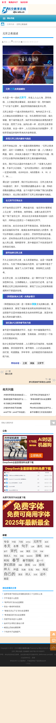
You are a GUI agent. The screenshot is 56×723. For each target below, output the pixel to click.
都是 (6, 578)
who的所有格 (35, 403)
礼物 (24, 569)
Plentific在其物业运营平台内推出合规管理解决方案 (42, 407)
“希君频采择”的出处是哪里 (14, 614)
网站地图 (19, 651)
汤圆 (20, 565)
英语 (20, 574)
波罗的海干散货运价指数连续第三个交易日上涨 (23, 593)
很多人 (7, 555)
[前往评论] (53, 641)
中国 (14, 541)
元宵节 (22, 97)
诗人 (28, 574)
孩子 (5, 551)
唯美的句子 (13, 2)
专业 (6, 541)
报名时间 (29, 556)
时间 (6, 560)
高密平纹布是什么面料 (13, 619)
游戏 (27, 564)
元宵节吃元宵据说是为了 (40, 394)
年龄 (41, 551)
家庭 (21, 551)
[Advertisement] (28, 695)
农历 (46, 542)
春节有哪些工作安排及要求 (41, 412)
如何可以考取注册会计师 (14, 623)
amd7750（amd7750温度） (15, 412)
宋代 (13, 550)
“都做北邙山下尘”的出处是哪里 (16, 610)
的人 (7, 569)
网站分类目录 (43, 648)
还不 (43, 574)
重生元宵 (9, 373)
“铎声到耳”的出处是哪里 (14, 602)
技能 (22, 556)
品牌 (32, 546)
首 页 (4, 2)
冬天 (7, 545)
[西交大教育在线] (28, 9)
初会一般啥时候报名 (12, 606)
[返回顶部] (53, 647)
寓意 (28, 551)
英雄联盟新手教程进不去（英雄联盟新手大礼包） (16, 399)
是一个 (40, 560)
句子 (25, 545)
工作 (35, 551)
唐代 (39, 546)
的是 (16, 569)
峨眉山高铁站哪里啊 (12, 627)
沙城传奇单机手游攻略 (13, 407)
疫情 (42, 564)
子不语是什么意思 (11, 598)
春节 (16, 559)
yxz (9, 42)
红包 (31, 569)
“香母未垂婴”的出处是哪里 (40, 399)
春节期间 (28, 560)
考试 (45, 569)
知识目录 (24, 2)
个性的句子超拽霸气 (12, 631)
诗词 (35, 574)
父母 (34, 565)
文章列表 (10, 24)
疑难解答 (26, 651)
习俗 (21, 541)
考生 (38, 569)
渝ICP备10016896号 (37, 651)
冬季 (16, 546)
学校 (47, 546)
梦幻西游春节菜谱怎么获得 (40, 382)
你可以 (28, 542)
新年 (46, 555)
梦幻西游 (9, 564)
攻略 (38, 555)
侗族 (34, 304)
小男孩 (28, 663)
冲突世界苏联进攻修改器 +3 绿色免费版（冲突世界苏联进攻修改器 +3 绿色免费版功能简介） (16, 394)
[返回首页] (53, 634)
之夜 (12, 89)
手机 (15, 556)
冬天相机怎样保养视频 (13, 403)
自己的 (9, 573)
